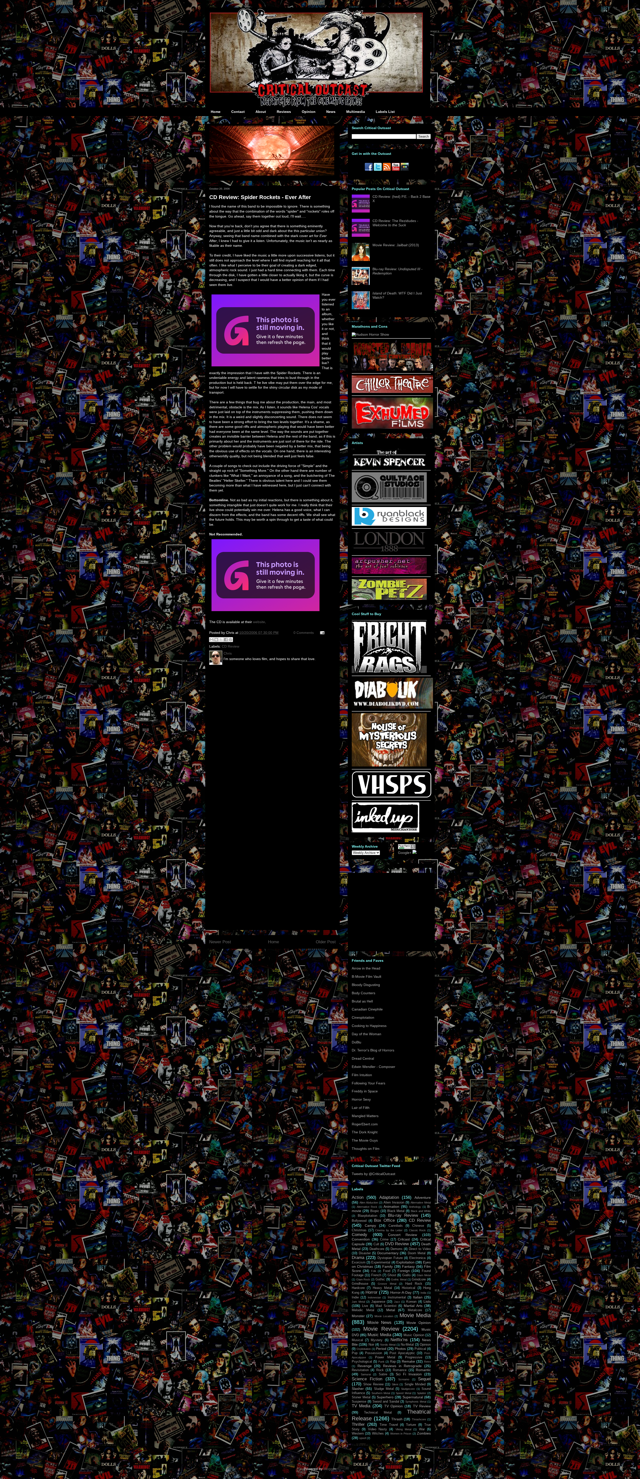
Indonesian (374, 1297)
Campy (370, 1226)
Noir (371, 1344)
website (259, 622)
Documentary (387, 1253)
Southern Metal (381, 1393)
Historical (408, 1288)
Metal (390, 1310)
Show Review (373, 1384)
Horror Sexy (361, 1099)
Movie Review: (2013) (395, 245)
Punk (381, 1361)
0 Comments (304, 633)
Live (365, 1306)
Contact (238, 112)
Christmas (359, 1230)
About (261, 112)
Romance (399, 1370)
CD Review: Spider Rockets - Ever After (260, 197)
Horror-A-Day (401, 1292)
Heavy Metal (382, 1288)
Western (358, 1433)
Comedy (359, 1234)
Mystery (376, 1340)
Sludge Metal (384, 1389)
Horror (372, 1292)
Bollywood (359, 1221)
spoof (362, 1438)
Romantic (423, 1370)
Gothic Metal (398, 1279)
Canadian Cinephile (367, 1009)
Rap (393, 1361)
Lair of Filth (361, 1108)
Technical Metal (378, 1412)
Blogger (330, 1469)
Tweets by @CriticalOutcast (373, 1174)
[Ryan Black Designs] (389, 524)
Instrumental (397, 1297)
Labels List (385, 112)
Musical (357, 1340)
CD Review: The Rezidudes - (395, 223)
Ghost (392, 1275)
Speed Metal (403, 1393)
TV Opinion (393, 1406)
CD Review (230, 646)
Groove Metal (387, 1283)
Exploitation (405, 1262)
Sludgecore (408, 1388)
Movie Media (415, 1315)
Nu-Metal (407, 1344)
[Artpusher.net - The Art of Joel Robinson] (389, 573)
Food (386, 1271)
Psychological (362, 1361)
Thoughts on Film (366, 1149)
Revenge (365, 1366)
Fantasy (408, 1266)
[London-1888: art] (389, 551)
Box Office (384, 1220)
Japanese (378, 1301)
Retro (427, 1361)
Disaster (365, 1253)
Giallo (406, 1275)
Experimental (380, 1262)
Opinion (309, 112)
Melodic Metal (363, 1310)
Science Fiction (367, 1379)
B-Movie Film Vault (366, 977)
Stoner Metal (361, 1397)
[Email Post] (321, 633)
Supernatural (412, 1397)
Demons (396, 1249)
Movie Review (381, 1329)
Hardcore (358, 1288)
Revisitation (360, 1370)
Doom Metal (417, 1253)
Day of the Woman (366, 1034)
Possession (373, 1353)
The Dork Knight (365, 1132)
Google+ (405, 853)
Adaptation (389, 1197)
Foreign (404, 1271)
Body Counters (363, 993)
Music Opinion (414, 1335)
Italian (417, 1297)
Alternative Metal (420, 1202)
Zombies (424, 1433)
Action (358, 1197)
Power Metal (385, 1357)
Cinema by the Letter (388, 1230)
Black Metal (396, 1211)
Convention (361, 1239)
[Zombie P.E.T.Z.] (389, 599)
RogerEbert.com (365, 1124)
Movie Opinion (418, 1323)
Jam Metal (358, 1301)
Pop (355, 1353)
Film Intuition (362, 1075)
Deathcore (377, 1249)
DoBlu (356, 1042)
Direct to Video (420, 1249)
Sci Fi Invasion (409, 1374)
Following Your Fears (368, 1083)
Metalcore (415, 1310)
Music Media (379, 1334)
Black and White (421, 1211)
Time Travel (389, 1425)
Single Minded (415, 1384)
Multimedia (355, 112)
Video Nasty (377, 1429)
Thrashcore (419, 1419)
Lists (427, 1301)
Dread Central (363, 1058)
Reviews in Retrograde (402, 1366)
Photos (400, 1349)
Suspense (359, 1401)
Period (381, 1349)
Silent (395, 1384)
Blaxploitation (367, 1216)
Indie (355, 1297)
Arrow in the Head (366, 968)
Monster (358, 1316)
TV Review (422, 1406)
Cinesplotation (363, 1017)
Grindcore (419, 1279)
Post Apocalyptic (402, 1353)
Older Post (326, 942)
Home (215, 112)
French (376, 1275)
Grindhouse (360, 1283)
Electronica (417, 1258)
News (331, 112)
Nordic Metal (388, 1344)
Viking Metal (403, 1429)
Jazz (397, 1301)
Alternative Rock (367, 1206)
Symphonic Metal (415, 1401)
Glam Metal (424, 1275)
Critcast (404, 1239)
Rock (380, 1370)
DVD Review (397, 1243)
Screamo (403, 1379)
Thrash (396, 1419)
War (422, 1429)
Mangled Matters (365, 1116)
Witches (378, 1433)
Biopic (374, 1211)
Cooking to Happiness (369, 1026)
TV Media (361, 1406)
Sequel (424, 1379)
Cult (376, 1244)
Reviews (284, 112)
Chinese (418, 1226)
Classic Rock (417, 1230)
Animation (391, 1207)
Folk (373, 1270)
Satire (383, 1374)
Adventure (422, 1198)
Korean (411, 1301)
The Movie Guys (365, 1140)
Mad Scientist (386, 1306)
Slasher (358, 1389)
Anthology (415, 1206)
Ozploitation (363, 1348)
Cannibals (395, 1226)
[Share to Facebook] (225, 639)
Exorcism (359, 1262)
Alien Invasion (394, 1202)
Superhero (385, 1397)
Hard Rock (413, 1283)
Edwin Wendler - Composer (373, 1067)
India (423, 1292)
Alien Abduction (369, 1202)
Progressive (413, 1357)
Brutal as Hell (362, 1001)
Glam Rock (363, 1279)
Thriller (358, 1424)
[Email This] (211, 639)
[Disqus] (272, 734)
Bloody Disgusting (366, 985)
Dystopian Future (390, 1258)
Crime (384, 1239)
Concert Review (402, 1235)
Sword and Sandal (385, 1401)
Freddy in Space (365, 1091)
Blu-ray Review (403, 1215)
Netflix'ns (399, 1339)
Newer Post (220, 942)
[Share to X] (221, 639)
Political (420, 1349)
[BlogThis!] (216, 639)
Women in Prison (401, 1433)
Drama (358, 1257)
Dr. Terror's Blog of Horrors (373, 1050)
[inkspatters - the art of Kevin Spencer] (389, 466)
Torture (411, 1425)
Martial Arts (413, 1306)
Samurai (366, 1374)
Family (387, 1266)
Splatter (421, 1393)
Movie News (379, 1322)
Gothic (380, 1279)
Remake (408, 1361)
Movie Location (383, 1316)
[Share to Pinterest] (230, 639)
